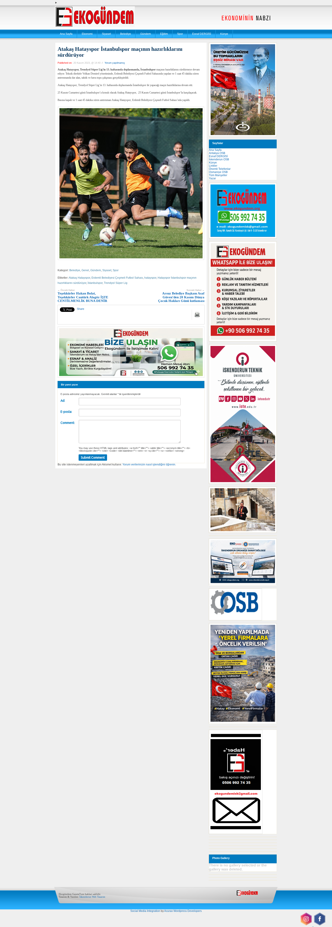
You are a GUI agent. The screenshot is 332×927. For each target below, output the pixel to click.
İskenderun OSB (219, 159)
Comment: (68, 423)
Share (80, 309)
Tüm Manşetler (218, 175)
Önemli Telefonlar (220, 168)
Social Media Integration (145, 911)
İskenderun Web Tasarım (92, 896)
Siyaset (106, 33)
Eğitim (164, 33)
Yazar (212, 178)
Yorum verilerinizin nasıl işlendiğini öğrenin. (149, 464)
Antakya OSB (217, 153)
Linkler (213, 165)
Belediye (125, 33)
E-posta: (66, 411)
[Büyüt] (271, 492)
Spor (180, 33)
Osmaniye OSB (218, 172)
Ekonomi (87, 33)
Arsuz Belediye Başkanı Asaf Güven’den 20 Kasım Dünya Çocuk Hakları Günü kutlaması (181, 296)
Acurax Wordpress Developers (183, 911)
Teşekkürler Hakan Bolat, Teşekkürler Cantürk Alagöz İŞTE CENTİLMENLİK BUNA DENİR (83, 296)
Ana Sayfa (66, 33)
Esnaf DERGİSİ (201, 33)
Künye (224, 33)
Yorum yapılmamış (115, 62)
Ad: (63, 400)
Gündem (145, 33)
